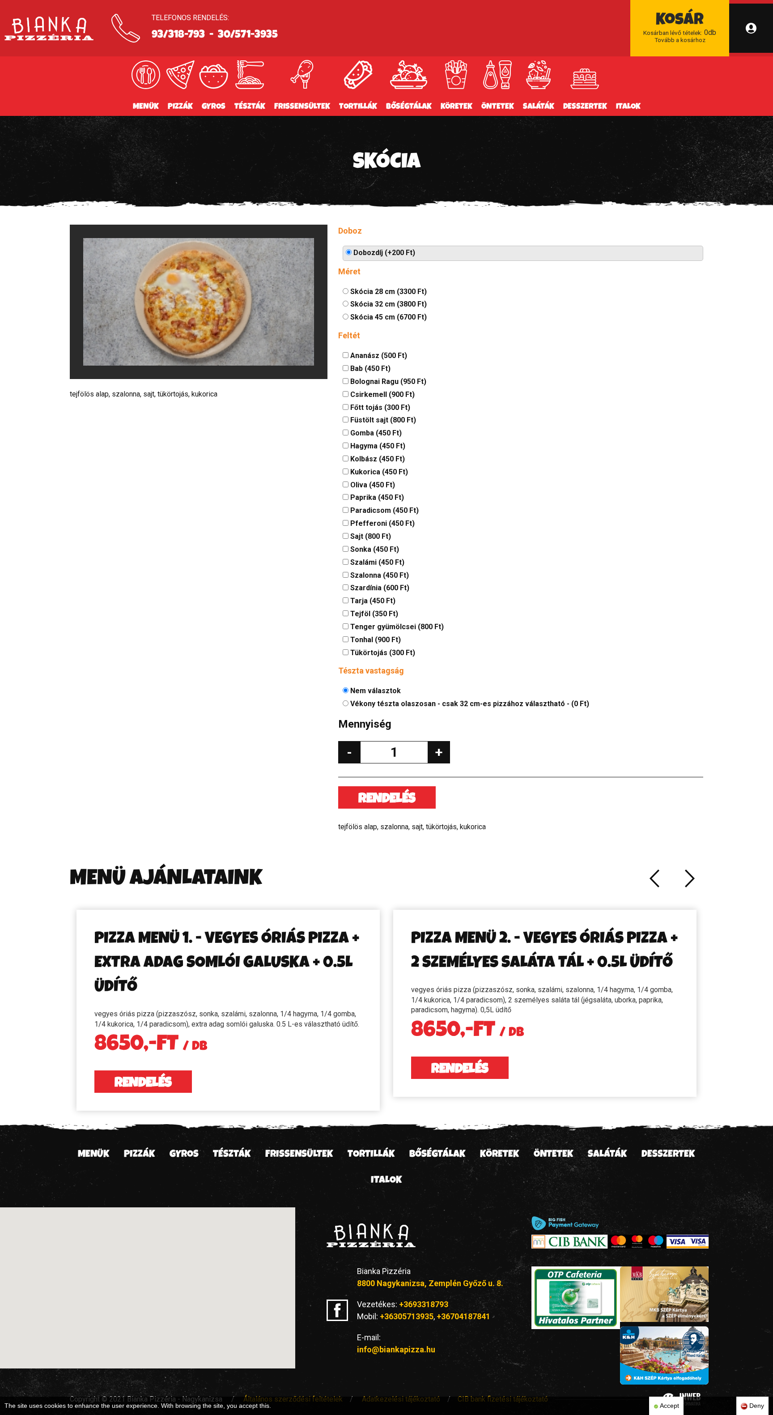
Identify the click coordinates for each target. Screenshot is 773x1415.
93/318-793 (178, 35)
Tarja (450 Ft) (371, 601)
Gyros (213, 107)
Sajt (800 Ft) (369, 536)
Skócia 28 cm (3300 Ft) (387, 291)
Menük (146, 107)
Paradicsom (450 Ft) (383, 510)
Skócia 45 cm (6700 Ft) (387, 317)
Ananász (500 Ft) (377, 355)
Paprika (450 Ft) (376, 497)
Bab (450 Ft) (369, 368)
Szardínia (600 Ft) (378, 588)
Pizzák (180, 107)
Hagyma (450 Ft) (376, 446)
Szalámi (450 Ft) (376, 562)
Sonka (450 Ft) (373, 549)
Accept (668, 1405)
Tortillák (358, 107)
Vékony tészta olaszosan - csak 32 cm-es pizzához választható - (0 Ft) (468, 703)
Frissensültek (302, 107)
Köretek (456, 107)
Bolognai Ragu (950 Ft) (387, 381)
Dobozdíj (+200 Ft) (383, 252)
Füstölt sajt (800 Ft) (382, 420)
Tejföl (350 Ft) (373, 613)
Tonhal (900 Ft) (374, 639)
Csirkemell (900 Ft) (381, 394)
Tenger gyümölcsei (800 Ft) (396, 626)
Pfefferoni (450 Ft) (381, 523)
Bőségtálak (409, 107)
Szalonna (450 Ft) (378, 575)
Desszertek (585, 107)
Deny (756, 1405)
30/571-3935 (248, 35)
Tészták (249, 107)
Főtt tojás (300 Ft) (379, 407)
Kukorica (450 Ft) (378, 472)
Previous (654, 878)
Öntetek (497, 107)
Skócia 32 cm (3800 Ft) (387, 304)
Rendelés (387, 799)
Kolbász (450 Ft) (376, 459)
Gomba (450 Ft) (375, 433)
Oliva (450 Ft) (371, 485)
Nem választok (374, 690)
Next (689, 878)
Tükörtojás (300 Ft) (381, 652)
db (679, 28)
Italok (628, 107)
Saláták (538, 107)
